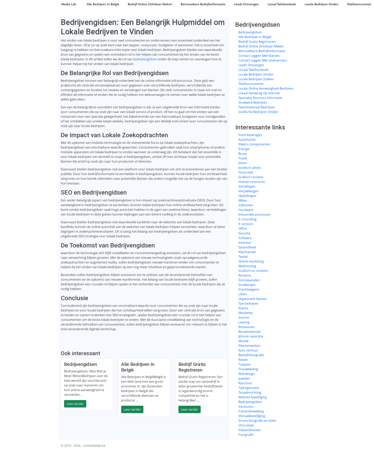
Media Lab (68, 4)
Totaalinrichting (249, 392)
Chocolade (246, 425)
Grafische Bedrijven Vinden (258, 112)
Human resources (251, 182)
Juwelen (244, 378)
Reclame (244, 275)
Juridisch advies (249, 167)
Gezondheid (247, 247)
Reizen (243, 360)
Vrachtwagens (248, 289)
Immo (242, 163)
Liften (242, 294)
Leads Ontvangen (246, 4)
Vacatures (245, 406)
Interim (243, 317)
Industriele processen (254, 214)
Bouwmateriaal (249, 331)
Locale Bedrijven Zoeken (256, 79)
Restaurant (246, 327)
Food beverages (250, 135)
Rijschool (245, 383)
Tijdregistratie (248, 388)
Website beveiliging (252, 397)
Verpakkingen (248, 191)
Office (242, 228)
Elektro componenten (254, 144)
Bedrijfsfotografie (251, 355)
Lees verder (75, 404)
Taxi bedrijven (248, 303)
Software (244, 238)
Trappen (244, 364)
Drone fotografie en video (257, 420)
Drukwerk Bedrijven (252, 102)
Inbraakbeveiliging (251, 416)
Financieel (245, 172)
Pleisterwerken (249, 345)
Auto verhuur (248, 350)
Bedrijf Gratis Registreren (257, 41)
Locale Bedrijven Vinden (322, 4)
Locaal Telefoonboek (281, 4)
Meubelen (245, 313)
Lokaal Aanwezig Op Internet (259, 93)
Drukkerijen (247, 285)
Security (244, 233)
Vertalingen (246, 186)
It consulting (247, 219)
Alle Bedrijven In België (103, 4)
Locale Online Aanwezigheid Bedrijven (266, 88)
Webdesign (246, 374)
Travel (242, 158)
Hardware (245, 210)
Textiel (243, 256)
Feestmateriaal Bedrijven (256, 107)
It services (245, 224)
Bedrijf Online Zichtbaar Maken (150, 4)
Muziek (243, 341)
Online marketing (251, 261)
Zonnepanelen (249, 280)
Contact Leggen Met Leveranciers (262, 60)
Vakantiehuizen (249, 430)
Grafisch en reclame (253, 271)
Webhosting (247, 266)
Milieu (242, 200)
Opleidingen (247, 196)
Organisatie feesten (252, 299)
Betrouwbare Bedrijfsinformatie (203, 4)
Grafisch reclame (250, 177)
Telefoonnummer (359, 4)
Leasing (244, 322)
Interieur (244, 242)
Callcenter (245, 205)
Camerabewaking (251, 411)
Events (243, 308)
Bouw (242, 153)
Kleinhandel (247, 252)
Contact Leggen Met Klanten (259, 55)
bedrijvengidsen (145, 59)
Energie (244, 149)
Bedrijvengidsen (250, 32)
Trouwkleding (248, 369)
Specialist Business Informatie (260, 98)
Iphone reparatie (250, 336)
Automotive (247, 139)
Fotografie (245, 434)
